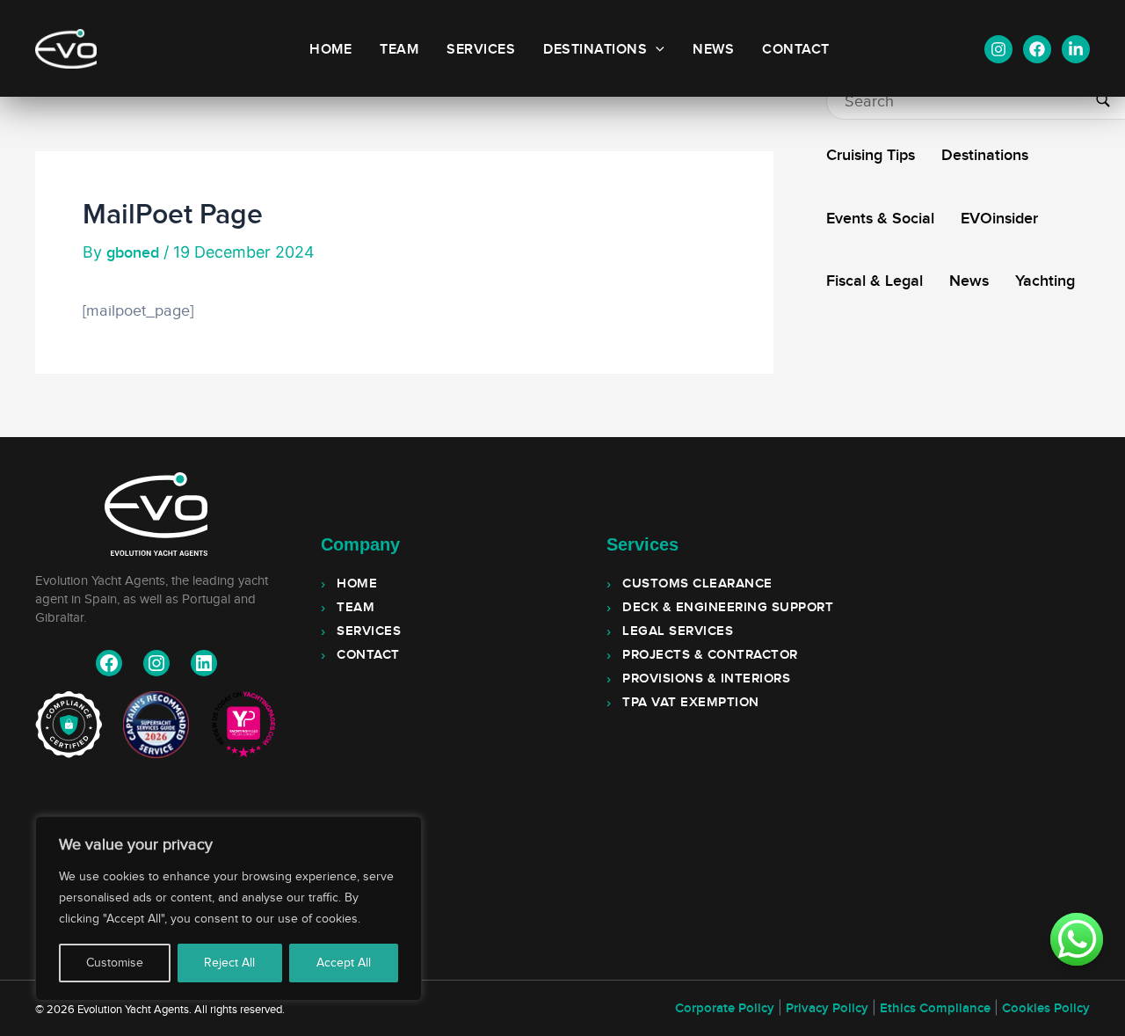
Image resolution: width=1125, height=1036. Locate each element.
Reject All (229, 963)
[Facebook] (1037, 49)
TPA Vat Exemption (690, 703)
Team (399, 49)
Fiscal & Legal (874, 281)
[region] (228, 908)
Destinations (595, 49)
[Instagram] (998, 49)
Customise (114, 963)
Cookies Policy (1046, 1009)
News (713, 49)
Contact (796, 49)
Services (480, 49)
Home (330, 49)
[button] (655, 50)
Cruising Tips (870, 155)
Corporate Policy (724, 1009)
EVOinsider (999, 218)
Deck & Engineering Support (727, 608)
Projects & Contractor (710, 655)
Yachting (1045, 281)
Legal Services (677, 631)
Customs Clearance (697, 584)
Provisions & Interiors (706, 679)
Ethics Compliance (935, 1009)
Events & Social (880, 218)
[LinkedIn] (1076, 49)
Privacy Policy (827, 1009)
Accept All (343, 963)
